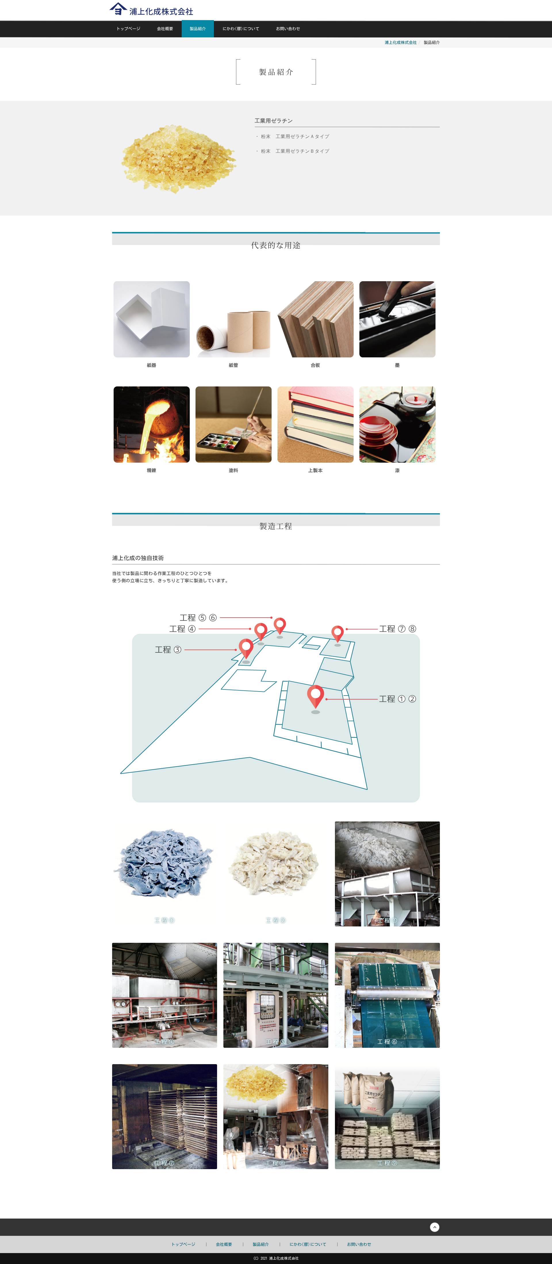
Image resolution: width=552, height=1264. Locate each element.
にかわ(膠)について (241, 29)
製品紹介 (198, 29)
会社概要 (165, 29)
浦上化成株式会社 (401, 43)
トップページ (128, 29)
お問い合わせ (288, 29)
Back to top (276, 1227)
